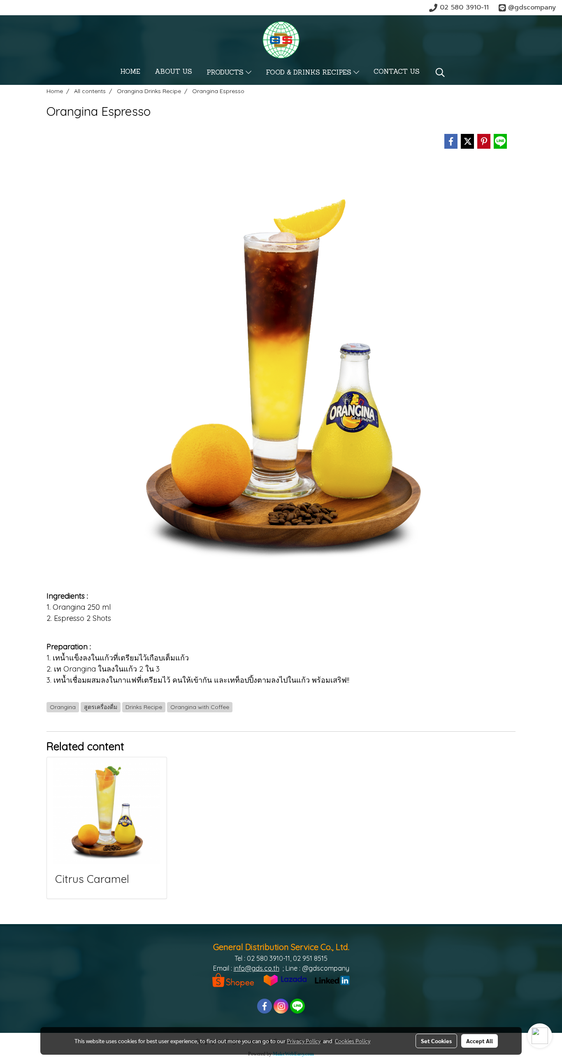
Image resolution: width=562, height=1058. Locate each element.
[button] (440, 72)
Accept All (479, 1040)
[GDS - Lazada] (285, 980)
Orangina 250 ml (82, 607)
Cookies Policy (352, 1040)
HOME (130, 72)
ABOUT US (173, 72)
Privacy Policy (303, 1040)
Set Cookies (436, 1040)
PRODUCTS (226, 73)
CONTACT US (397, 72)
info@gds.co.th (256, 968)
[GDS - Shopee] (233, 980)
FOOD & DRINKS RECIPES (309, 73)
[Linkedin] (332, 980)
